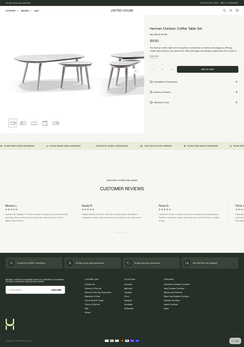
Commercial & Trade (94, 300)
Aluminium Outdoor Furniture (177, 284)
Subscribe (56, 290)
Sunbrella (128, 304)
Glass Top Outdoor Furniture (176, 296)
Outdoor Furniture (172, 300)
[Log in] (230, 10)
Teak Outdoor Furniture (174, 288)
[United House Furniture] (10, 324)
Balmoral (128, 288)
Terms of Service (92, 304)
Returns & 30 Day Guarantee (98, 292)
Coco (126, 296)
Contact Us (90, 284)
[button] (224, 10)
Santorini (128, 284)
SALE (36, 10)
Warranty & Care (92, 296)
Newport (128, 300)
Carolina (128, 292)
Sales (166, 308)
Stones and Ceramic (173, 292)
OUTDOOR (10, 10)
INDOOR (25, 10)
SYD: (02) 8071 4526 (209, 3)
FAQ (86, 308)
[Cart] (237, 10)
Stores (88, 312)
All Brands (128, 308)
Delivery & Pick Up (93, 288)
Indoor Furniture (171, 304)
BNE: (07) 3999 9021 (229, 3)
